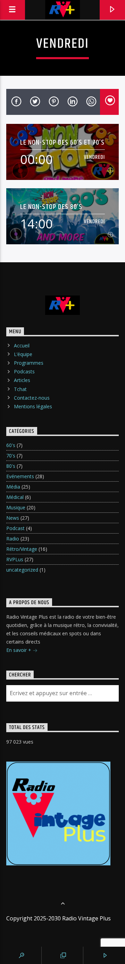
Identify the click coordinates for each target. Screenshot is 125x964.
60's (10, 445)
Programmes (28, 363)
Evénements (20, 476)
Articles (22, 380)
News (12, 518)
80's (10, 466)
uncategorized (22, 569)
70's (10, 455)
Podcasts (24, 371)
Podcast (15, 528)
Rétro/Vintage (21, 549)
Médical (15, 497)
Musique (15, 507)
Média (13, 486)
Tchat (20, 389)
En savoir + (19, 650)
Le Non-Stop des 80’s (51, 206)
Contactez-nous (32, 397)
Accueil (22, 345)
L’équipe (23, 354)
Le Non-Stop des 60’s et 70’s (62, 142)
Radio (12, 538)
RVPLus (14, 559)
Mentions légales (33, 406)
